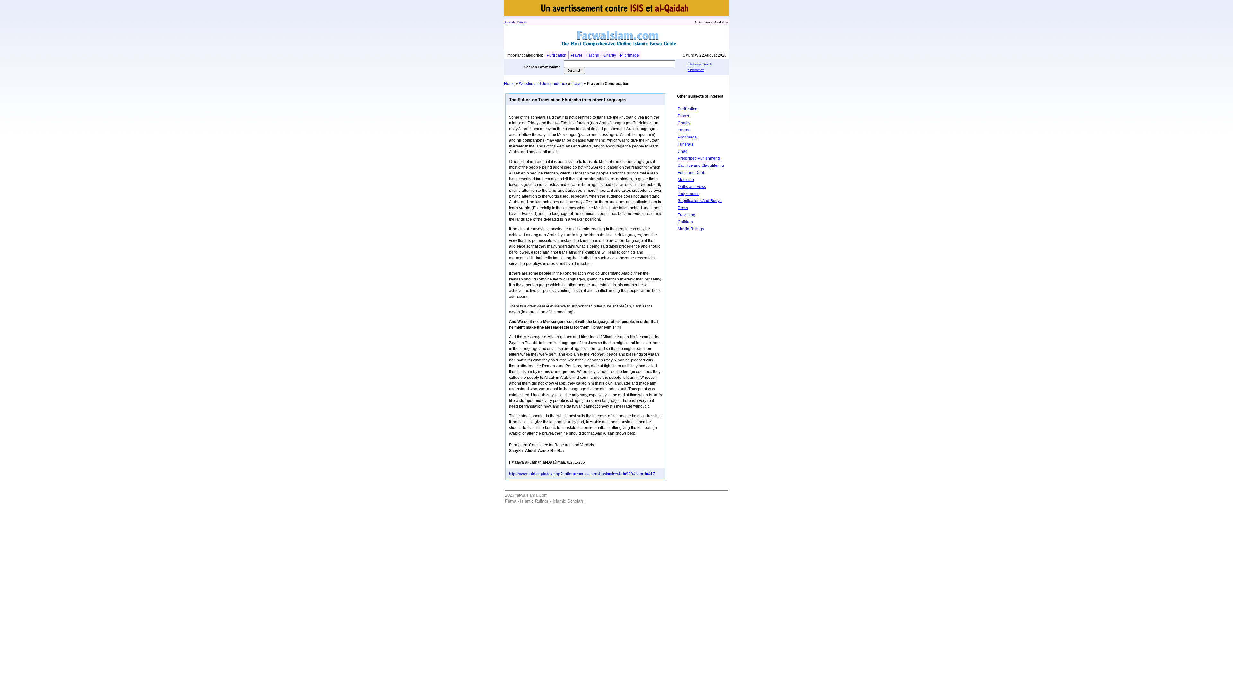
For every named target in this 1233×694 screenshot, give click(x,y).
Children (685, 222)
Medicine (686, 179)
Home (509, 83)
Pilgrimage (629, 55)
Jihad (682, 151)
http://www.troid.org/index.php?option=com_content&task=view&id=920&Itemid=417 (582, 474)
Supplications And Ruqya (700, 201)
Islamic (510, 22)
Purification (556, 55)
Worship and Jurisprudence (543, 83)
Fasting (592, 55)
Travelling (686, 215)
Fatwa (520, 22)
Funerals (685, 144)
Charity (609, 55)
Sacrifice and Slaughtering (701, 165)
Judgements (688, 193)
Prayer (576, 55)
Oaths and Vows (692, 186)
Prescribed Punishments (699, 158)
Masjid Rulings (691, 229)
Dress (683, 208)
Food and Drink (691, 172)
